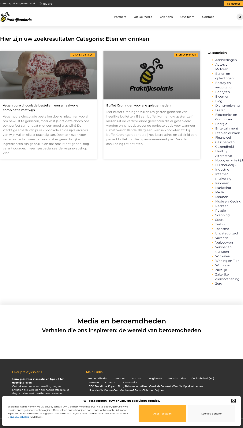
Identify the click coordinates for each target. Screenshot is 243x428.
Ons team (187, 17)
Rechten (222, 206)
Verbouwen (224, 242)
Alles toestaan (162, 413)
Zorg (218, 283)
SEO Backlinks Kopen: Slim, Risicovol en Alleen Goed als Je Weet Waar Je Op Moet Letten (146, 386)
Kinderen (222, 183)
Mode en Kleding (228, 201)
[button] (233, 401)
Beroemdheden (98, 378)
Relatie (220, 210)
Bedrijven (222, 92)
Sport (219, 220)
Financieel (223, 137)
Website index (177, 378)
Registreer (155, 378)
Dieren (220, 110)
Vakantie (222, 238)
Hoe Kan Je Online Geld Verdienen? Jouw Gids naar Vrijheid (127, 390)
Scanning (222, 215)
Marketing (223, 188)
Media (220, 192)
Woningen (223, 265)
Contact (208, 17)
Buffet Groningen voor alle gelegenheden (138, 105)
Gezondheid (224, 146)
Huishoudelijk (225, 165)
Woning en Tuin (227, 261)
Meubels (221, 197)
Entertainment (226, 128)
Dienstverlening (227, 105)
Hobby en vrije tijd (229, 160)
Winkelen (222, 256)
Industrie (222, 169)
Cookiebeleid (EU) (203, 378)
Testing (220, 224)
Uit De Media (143, 17)
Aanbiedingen (226, 60)
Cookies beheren (211, 413)
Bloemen (222, 96)
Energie (221, 124)
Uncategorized (226, 233)
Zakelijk (221, 270)
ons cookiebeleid (19, 416)
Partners (120, 17)
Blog (218, 101)
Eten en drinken (227, 133)
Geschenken (225, 142)
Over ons (166, 17)
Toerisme (222, 229)
